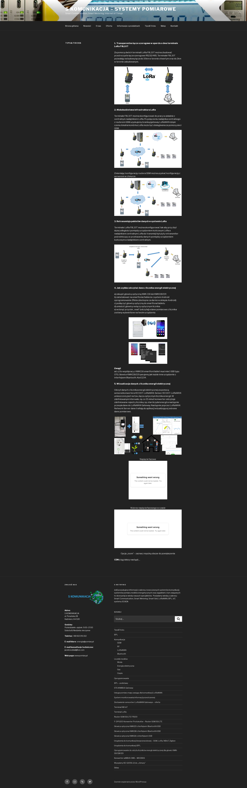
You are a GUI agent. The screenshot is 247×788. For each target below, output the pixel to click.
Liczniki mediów (121, 659)
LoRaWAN (121, 650)
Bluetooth (121, 654)
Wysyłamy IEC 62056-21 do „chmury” (130, 763)
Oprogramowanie (121, 678)
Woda (119, 662)
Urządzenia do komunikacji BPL (127, 745)
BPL (116, 635)
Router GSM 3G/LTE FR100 (125, 717)
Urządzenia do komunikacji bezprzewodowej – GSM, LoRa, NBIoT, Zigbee (144, 741)
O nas (98, 26)
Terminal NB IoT (121, 707)
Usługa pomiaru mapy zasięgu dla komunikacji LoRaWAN (138, 693)
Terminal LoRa (120, 712)
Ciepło (120, 673)
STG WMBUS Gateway (123, 688)
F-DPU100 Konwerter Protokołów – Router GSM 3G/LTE (138, 721)
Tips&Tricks (150, 26)
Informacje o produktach (128, 26)
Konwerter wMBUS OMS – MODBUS (129, 758)
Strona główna (71, 26)
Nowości (87, 26)
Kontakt (174, 26)
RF (118, 646)
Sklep (163, 26)
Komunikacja (119, 639)
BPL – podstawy (121, 683)
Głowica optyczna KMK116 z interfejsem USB (133, 736)
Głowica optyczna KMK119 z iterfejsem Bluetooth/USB (137, 726)
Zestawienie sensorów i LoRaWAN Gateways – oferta (137, 702)
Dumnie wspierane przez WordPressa (130, 782)
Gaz (118, 669)
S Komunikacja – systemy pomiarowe (120, 9)
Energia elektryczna (125, 666)
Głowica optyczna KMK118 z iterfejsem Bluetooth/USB (137, 731)
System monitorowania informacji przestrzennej (134, 697)
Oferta (109, 26)
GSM (119, 643)
